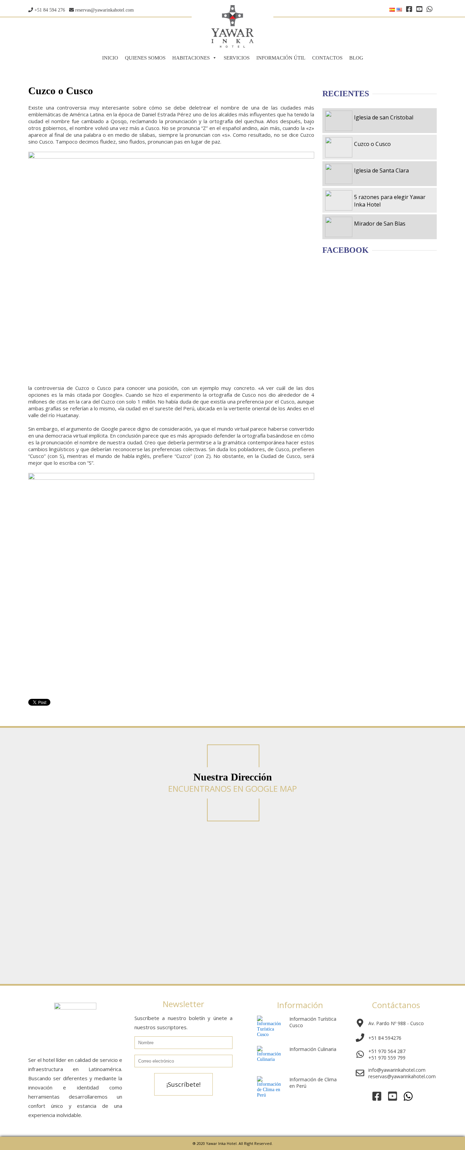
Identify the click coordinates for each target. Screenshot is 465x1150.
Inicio (110, 58)
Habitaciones (191, 58)
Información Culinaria (312, 1049)
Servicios (237, 58)
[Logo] (232, 46)
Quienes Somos (145, 58)
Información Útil (280, 58)
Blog (356, 58)
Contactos (327, 58)
